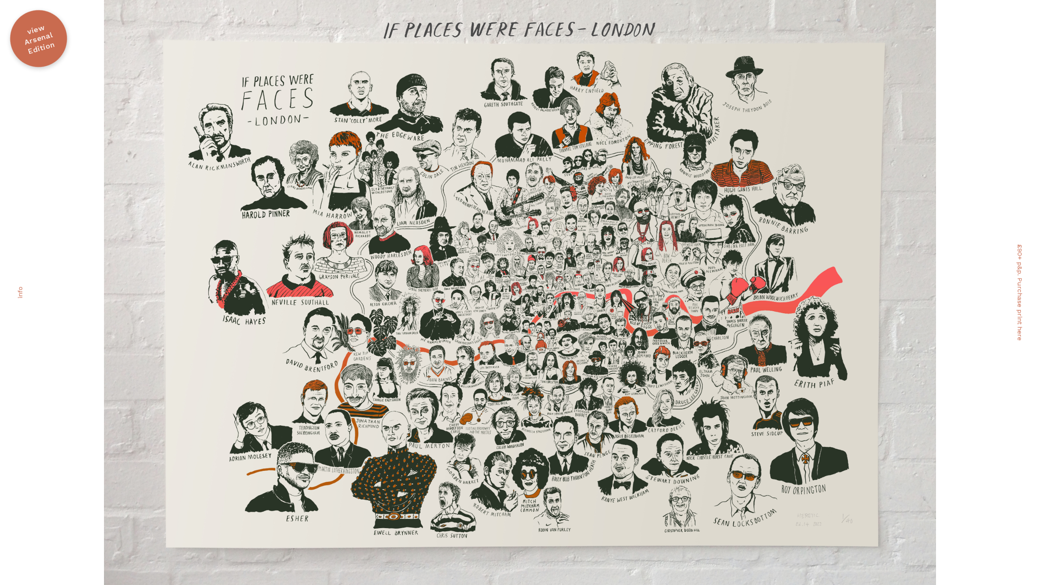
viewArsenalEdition (39, 39)
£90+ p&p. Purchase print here (1020, 293)
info (20, 293)
